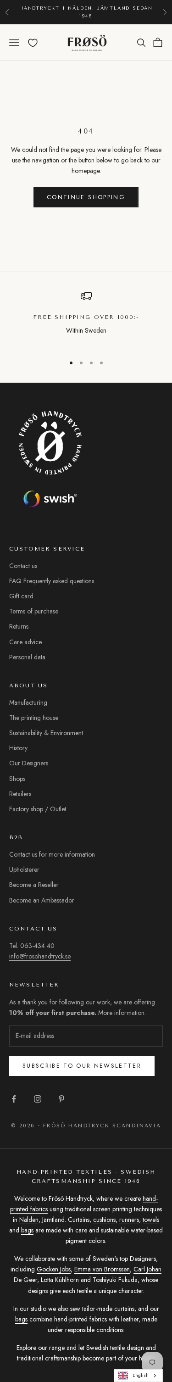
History (18, 747)
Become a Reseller (34, 884)
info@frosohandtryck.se (40, 956)
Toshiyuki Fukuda (115, 1279)
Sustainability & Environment (46, 732)
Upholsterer (24, 869)
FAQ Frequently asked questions (51, 580)
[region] (86, 318)
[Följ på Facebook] (13, 1098)
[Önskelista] (32, 43)
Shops (17, 778)
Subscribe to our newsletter (81, 1065)
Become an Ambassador (41, 900)
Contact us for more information (52, 854)
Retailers (20, 793)
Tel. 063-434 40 (32, 945)
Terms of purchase (33, 611)
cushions (104, 1219)
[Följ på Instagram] (37, 1098)
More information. (122, 1012)
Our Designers (28, 763)
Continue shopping (86, 197)
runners (129, 1219)
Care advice (25, 641)
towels (151, 1219)
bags (27, 1230)
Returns (18, 626)
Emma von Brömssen (102, 1269)
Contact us (23, 565)
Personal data (27, 657)
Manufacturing (28, 702)
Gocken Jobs (54, 1269)
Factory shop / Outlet (37, 809)
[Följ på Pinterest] (61, 1098)
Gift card (21, 596)
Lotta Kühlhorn (60, 1279)
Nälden (29, 1219)
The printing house (33, 717)
